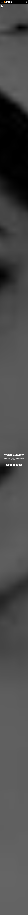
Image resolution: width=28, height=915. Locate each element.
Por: (5, 458)
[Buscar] (26, 2)
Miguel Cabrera (10, 458)
